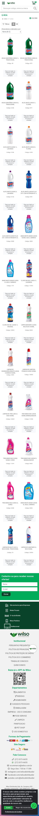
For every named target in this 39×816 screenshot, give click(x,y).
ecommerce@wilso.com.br (21, 766)
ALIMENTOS (21, 692)
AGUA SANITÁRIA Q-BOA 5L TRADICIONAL (10, 103)
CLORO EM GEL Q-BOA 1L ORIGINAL (10, 325)
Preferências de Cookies (13, 812)
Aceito (8, 807)
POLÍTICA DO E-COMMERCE (20, 657)
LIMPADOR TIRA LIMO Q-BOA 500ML (10, 414)
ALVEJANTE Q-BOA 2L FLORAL (29, 148)
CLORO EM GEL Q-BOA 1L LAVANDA (29, 281)
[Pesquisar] (35, 8)
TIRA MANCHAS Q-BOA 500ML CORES (10, 459)
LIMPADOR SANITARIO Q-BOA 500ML (29, 548)
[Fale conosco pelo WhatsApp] (34, 806)
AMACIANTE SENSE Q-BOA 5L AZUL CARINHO (29, 503)
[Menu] (3, 3)
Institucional (15, 626)
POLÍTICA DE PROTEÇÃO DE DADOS (19, 653)
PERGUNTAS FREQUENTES (19, 645)
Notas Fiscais (14, 610)
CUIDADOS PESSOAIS (21, 704)
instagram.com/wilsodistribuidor (20, 772)
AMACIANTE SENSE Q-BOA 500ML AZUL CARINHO (29, 237)
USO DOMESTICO (21, 732)
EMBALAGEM (20, 708)
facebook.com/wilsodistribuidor (20, 775)
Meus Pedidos (15, 621)
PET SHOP (21, 728)
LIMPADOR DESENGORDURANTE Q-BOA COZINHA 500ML (10, 371)
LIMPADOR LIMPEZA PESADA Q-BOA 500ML (29, 370)
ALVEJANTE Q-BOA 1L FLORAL (29, 103)
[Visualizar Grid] (13, 24)
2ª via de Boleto (15, 615)
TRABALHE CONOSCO (19, 661)
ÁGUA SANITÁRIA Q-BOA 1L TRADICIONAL (10, 59)
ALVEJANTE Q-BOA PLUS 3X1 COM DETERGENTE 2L (10, 237)
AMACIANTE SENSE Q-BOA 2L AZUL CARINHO (10, 281)
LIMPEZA (21, 720)
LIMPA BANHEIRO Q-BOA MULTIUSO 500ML (28, 325)
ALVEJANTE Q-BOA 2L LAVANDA (10, 192)
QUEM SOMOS (19, 665)
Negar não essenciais (23, 807)
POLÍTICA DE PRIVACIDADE (19, 649)
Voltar (34, 18)
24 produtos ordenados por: (11, 29)
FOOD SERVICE (21, 716)
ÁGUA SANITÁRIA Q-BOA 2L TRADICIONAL (28, 59)
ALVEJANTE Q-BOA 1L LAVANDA (10, 148)
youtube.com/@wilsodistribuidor (20, 778)
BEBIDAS (20, 696)
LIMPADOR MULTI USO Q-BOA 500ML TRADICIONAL (10, 548)
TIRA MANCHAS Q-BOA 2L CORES (10, 503)
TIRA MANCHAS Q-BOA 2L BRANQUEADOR (29, 459)
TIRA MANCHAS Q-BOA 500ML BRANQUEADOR (29, 414)
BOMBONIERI (20, 700)
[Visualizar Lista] (17, 24)
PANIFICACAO (19, 724)
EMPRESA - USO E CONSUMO (19, 712)
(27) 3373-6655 (20, 762)
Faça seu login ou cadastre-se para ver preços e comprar (10, 73)
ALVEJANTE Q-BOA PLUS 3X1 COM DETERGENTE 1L (29, 192)
